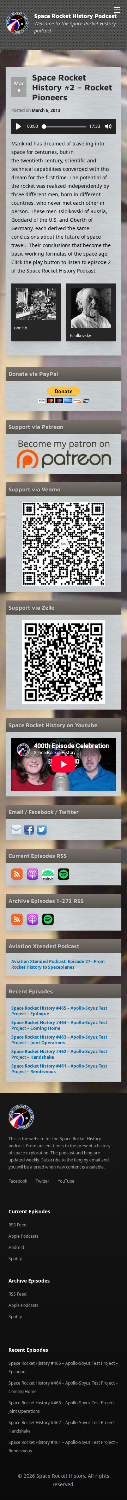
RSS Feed (17, 1225)
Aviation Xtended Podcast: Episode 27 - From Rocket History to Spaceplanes (58, 964)
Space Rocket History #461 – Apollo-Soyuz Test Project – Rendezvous (59, 1069)
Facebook (17, 1181)
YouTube (66, 1181)
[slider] (64, 126)
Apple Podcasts (23, 1236)
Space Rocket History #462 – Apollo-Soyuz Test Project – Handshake (59, 1054)
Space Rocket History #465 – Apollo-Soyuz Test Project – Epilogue (59, 1011)
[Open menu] (117, 10)
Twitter (42, 1181)
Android (16, 1247)
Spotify (15, 1259)
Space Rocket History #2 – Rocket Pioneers (72, 87)
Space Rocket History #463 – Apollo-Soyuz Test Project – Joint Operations (59, 1040)
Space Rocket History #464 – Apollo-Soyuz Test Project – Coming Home (59, 1025)
